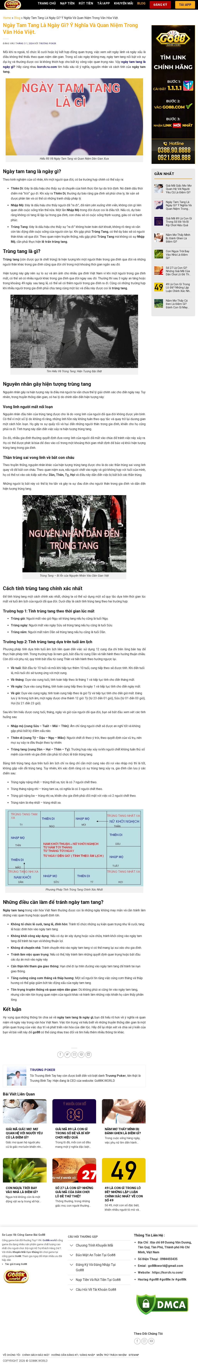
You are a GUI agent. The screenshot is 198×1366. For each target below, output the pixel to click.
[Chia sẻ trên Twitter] (67, 1054)
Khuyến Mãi (123, 3)
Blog (141, 3)
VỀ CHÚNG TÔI (11, 1355)
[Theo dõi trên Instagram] (144, 1341)
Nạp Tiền (67, 3)
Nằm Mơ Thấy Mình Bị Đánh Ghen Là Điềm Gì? (123, 1131)
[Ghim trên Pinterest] (81, 1054)
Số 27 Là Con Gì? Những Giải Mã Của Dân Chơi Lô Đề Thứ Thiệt (74, 1192)
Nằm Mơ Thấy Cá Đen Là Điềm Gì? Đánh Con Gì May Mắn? (177, 304)
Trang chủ (47, 3)
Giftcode (47, 10)
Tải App (103, 3)
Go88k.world (50, 1240)
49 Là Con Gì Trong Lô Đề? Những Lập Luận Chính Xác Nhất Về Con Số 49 (124, 1194)
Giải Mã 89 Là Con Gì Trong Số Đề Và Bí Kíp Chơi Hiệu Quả (72, 1133)
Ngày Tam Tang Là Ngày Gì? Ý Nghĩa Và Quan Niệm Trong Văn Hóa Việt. (179, 205)
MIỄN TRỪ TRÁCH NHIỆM (111, 1355)
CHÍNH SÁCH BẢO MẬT (36, 1355)
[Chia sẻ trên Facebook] (60, 1054)
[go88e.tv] (17, 5)
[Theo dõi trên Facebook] (137, 1341)
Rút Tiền (86, 3)
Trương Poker (47, 43)
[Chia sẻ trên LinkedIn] (88, 1054)
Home (7, 18)
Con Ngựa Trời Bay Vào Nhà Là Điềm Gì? (22, 1190)
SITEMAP (134, 1355)
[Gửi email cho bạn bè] (74, 1054)
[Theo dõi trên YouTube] (151, 1341)
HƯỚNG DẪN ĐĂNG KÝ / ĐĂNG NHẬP (73, 1355)
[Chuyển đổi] (71, 1246)
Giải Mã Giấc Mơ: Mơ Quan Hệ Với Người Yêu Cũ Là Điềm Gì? (24, 1133)
